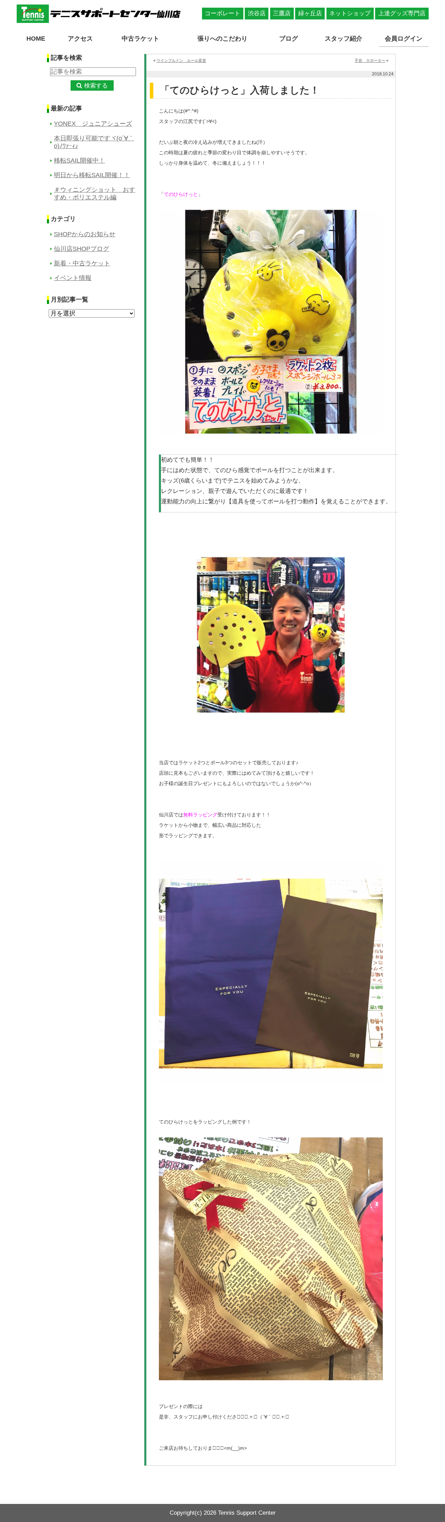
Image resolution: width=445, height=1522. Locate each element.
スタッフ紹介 (343, 38)
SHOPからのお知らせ (84, 234)
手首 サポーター (370, 60)
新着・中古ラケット (82, 263)
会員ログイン (403, 38)
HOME (35, 38)
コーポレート (222, 13)
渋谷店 (257, 13)
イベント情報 (72, 277)
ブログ (288, 38)
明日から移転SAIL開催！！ (92, 175)
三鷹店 (282, 13)
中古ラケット (140, 38)
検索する (96, 85)
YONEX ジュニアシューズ (93, 123)
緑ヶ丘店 (310, 13)
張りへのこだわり (222, 38)
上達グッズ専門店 (402, 13)
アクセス (80, 38)
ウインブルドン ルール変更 (181, 60)
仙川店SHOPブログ (81, 248)
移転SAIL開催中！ (79, 160)
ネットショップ (350, 13)
